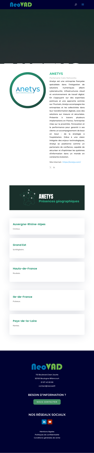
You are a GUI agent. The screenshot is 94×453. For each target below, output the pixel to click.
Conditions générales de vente (47, 438)
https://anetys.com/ (72, 162)
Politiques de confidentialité (47, 435)
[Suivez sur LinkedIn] (44, 421)
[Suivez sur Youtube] (49, 421)
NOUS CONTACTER (47, 402)
